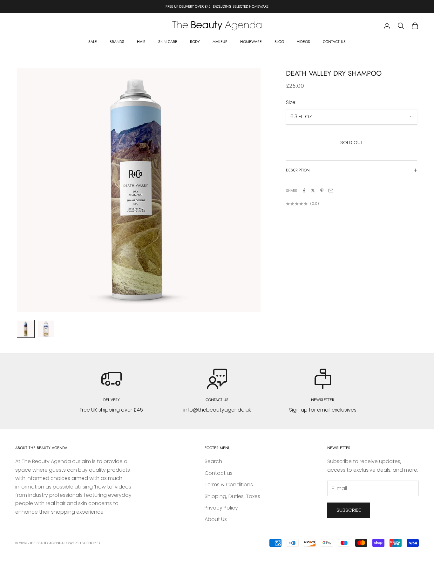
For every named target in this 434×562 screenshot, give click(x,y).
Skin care (167, 42)
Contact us (334, 42)
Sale (92, 42)
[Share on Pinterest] (321, 190)
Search (213, 461)
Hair (141, 42)
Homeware (251, 42)
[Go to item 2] (46, 329)
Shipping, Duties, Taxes (232, 496)
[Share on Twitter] (312, 190)
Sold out (351, 142)
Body (195, 42)
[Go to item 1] (26, 329)
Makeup (220, 42)
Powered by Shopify (82, 542)
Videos (303, 42)
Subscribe (348, 510)
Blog (279, 42)
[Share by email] (330, 190)
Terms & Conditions (229, 484)
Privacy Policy (221, 507)
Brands (117, 42)
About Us (216, 519)
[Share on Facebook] (304, 190)
